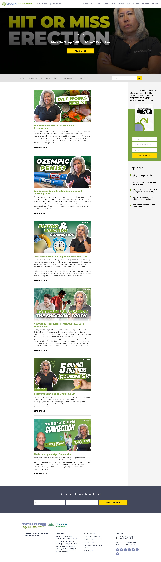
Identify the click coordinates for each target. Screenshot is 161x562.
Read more (80, 51)
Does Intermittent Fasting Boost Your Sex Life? (60, 256)
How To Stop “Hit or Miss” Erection (80, 42)
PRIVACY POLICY (90, 542)
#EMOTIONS (33, 78)
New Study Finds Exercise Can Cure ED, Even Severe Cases (59, 325)
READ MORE (39, 148)
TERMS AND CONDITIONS (93, 545)
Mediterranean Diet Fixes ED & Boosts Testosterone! (55, 126)
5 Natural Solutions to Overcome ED (54, 393)
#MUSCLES (83, 78)
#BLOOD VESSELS (70, 78)
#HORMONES (45, 78)
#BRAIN (23, 78)
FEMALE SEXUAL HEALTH (93, 539)
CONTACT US (88, 551)
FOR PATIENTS (89, 548)
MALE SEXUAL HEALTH (92, 536)
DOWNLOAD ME (144, 155)
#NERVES (57, 78)
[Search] (139, 78)
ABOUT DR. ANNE (90, 533)
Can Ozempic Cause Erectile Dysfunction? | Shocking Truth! (58, 192)
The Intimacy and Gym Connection (52, 454)
